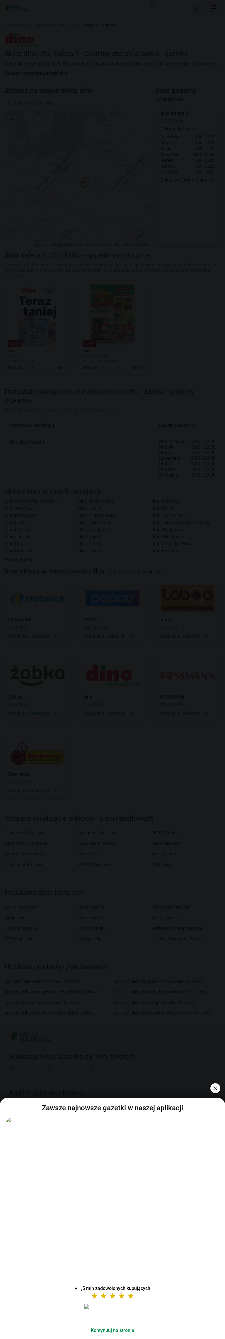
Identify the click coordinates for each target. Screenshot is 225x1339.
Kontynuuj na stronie (112, 1330)
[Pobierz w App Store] (112, 1313)
